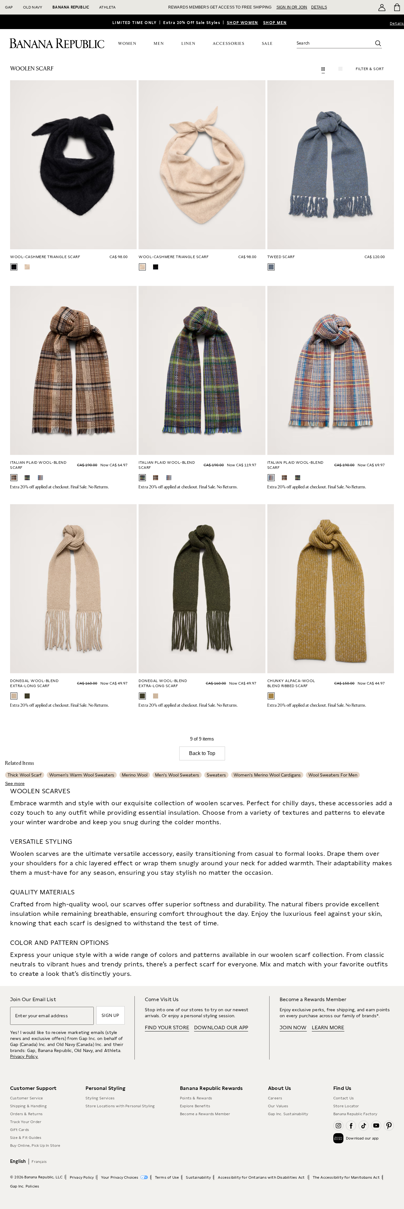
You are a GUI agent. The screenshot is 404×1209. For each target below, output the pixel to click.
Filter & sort (370, 69)
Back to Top (202, 753)
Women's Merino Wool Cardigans (267, 774)
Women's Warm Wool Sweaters (81, 774)
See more (15, 783)
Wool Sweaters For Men (332, 774)
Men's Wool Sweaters (177, 774)
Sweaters (216, 774)
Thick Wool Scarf (25, 774)
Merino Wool (134, 774)
